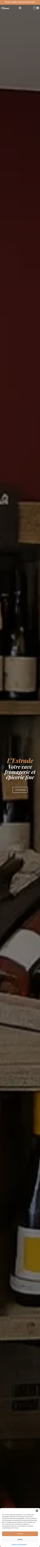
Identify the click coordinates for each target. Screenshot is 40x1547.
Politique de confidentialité (19, 1544)
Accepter (20, 1534)
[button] (37, 1511)
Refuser (20, 1539)
